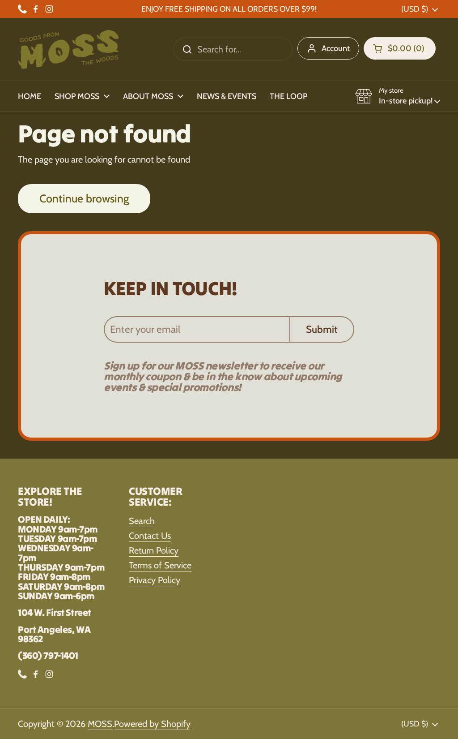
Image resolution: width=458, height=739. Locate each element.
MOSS (100, 723)
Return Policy (153, 550)
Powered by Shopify (152, 723)
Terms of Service (160, 565)
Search (142, 521)
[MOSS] (68, 49)
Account (336, 48)
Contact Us (150, 535)
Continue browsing (84, 198)
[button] (400, 48)
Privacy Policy (154, 580)
